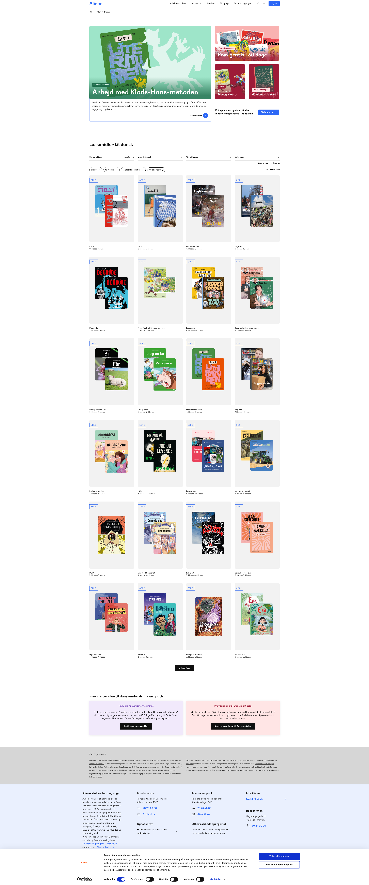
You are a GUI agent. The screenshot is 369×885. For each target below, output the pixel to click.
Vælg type (239, 157)
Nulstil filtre (155, 170)
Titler (98, 12)
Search (258, 3)
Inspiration (196, 3)
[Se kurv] (263, 3)
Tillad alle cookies (279, 856)
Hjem (91, 12)
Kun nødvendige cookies (279, 865)
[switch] (150, 879)
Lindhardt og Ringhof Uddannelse (99, 843)
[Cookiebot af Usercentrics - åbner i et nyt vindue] (84, 879)
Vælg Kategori (144, 157)
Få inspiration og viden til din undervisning (152, 831)
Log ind (274, 3)
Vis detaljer (215, 879)
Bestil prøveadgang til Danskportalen (232, 726)
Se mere (111, 212)
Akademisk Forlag (106, 847)
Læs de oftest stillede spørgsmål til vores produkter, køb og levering (210, 831)
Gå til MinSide (254, 799)
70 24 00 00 (259, 825)
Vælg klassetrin (193, 157)
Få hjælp (224, 3)
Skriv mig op (267, 112)
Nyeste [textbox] (127, 157)
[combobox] (111, 157)
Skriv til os (149, 814)
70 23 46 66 (204, 808)
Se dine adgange (242, 3)
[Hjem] (95, 3)
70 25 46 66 (150, 808)
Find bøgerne (196, 115)
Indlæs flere (184, 668)
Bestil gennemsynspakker (136, 726)
